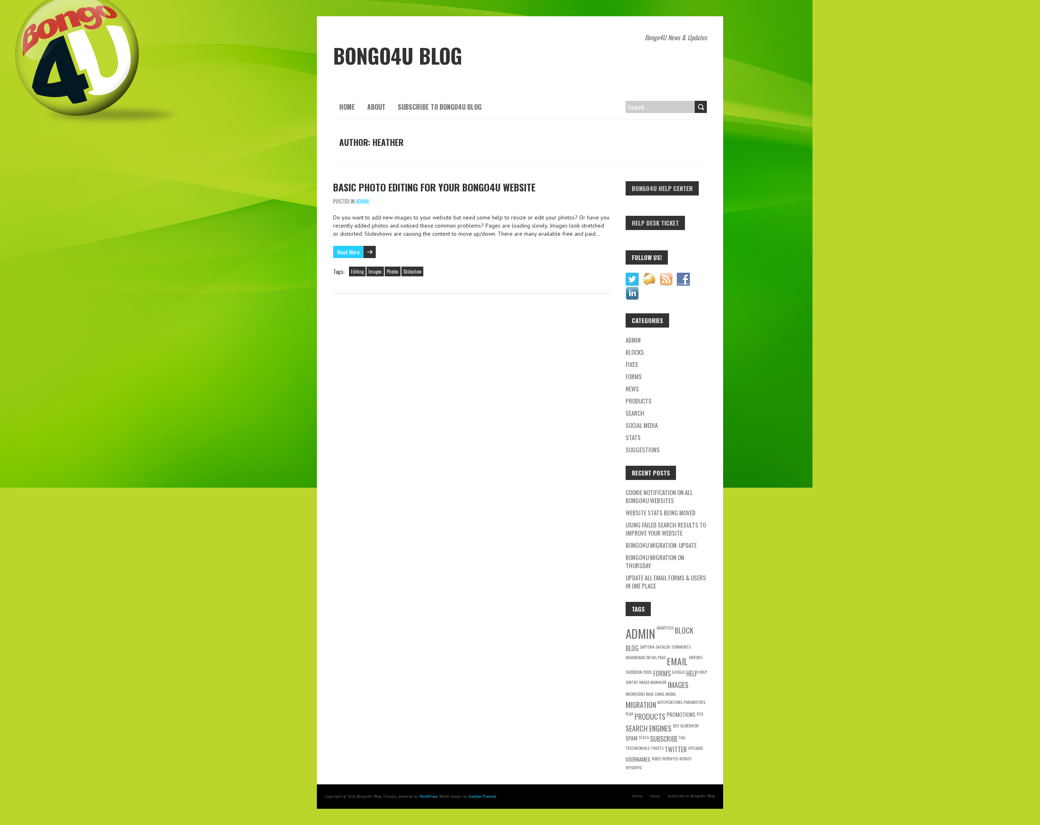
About (376, 107)
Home (347, 107)
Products (639, 400)
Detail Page (656, 657)
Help (692, 673)
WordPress (428, 796)
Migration (641, 704)
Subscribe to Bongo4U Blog (439, 107)
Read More (348, 252)
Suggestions (643, 449)
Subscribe (664, 739)
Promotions (681, 714)
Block (684, 630)
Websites (670, 758)
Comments (681, 646)
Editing (357, 271)
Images (375, 271)
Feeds (647, 672)
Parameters (694, 702)
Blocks (635, 351)
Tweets (657, 748)
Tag (682, 737)
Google (678, 672)
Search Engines (649, 728)
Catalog (663, 646)
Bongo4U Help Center (662, 188)
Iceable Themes (482, 796)
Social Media (642, 425)
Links (659, 693)
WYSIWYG (634, 767)
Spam (631, 738)
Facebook (634, 672)
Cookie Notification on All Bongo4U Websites (659, 496)
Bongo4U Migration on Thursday (655, 561)
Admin (362, 201)
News (632, 388)
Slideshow (412, 271)
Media (670, 693)
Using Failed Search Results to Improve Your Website (666, 528)
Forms (634, 376)
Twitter (676, 749)
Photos (393, 271)
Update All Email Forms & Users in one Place (666, 581)
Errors (695, 657)
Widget (685, 758)
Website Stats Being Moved (661, 512)
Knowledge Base (640, 693)
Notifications (669, 702)
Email (677, 661)
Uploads (695, 748)
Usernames (638, 759)
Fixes (632, 364)
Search (635, 412)
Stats (633, 437)
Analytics (665, 627)
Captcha (647, 646)
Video (656, 758)
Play (629, 713)
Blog (632, 648)
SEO (676, 725)
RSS (700, 713)
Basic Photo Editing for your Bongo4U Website (434, 187)
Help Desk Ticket (655, 222)
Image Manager (653, 682)
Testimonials (638, 748)
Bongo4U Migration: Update (661, 545)
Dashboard (635, 657)
